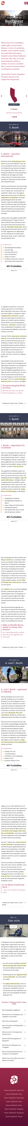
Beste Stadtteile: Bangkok (14, 1109)
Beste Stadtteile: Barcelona (14, 1098)
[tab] (14, 403)
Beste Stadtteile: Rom (14, 1102)
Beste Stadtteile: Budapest (14, 1113)
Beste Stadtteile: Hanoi (14, 1117)
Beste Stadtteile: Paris (14, 1094)
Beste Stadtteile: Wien (14, 1105)
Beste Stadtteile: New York (14, 1090)
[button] (1, 96)
